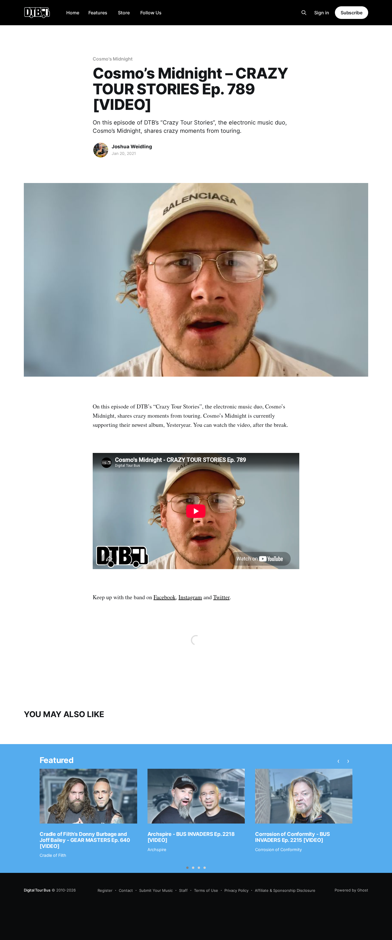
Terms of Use (206, 890)
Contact (126, 890)
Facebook (165, 597)
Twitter (221, 597)
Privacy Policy (236, 890)
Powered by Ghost (351, 890)
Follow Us (151, 12)
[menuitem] (72, 13)
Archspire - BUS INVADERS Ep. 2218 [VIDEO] (191, 837)
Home (72, 12)
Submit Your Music (156, 890)
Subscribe (351, 12)
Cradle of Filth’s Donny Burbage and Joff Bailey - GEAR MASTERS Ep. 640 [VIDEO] (85, 840)
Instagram (190, 597)
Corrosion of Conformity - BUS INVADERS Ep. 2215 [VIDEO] (292, 837)
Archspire (157, 849)
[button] (187, 868)
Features (97, 12)
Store (124, 12)
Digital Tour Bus (37, 890)
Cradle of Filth (53, 855)
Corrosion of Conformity (278, 849)
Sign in (321, 12)
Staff (183, 890)
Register (105, 890)
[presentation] (338, 761)
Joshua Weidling (132, 146)
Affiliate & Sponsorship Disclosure (285, 890)
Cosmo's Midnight (113, 59)
